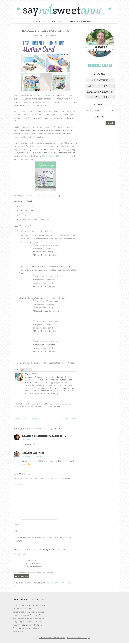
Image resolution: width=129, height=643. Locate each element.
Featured (34, 404)
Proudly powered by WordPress (52, 637)
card (24, 406)
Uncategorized (65, 404)
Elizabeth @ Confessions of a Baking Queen (44, 436)
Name (17, 517)
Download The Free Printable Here (36, 195)
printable (56, 406)
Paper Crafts (54, 404)
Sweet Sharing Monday (67, 418)
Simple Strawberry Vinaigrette (27, 418)
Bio (17, 370)
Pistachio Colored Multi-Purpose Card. (58, 156)
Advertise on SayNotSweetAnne (81, 21)
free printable (35, 406)
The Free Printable (26, 206)
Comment (18, 484)
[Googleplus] (103, 65)
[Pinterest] (106, 65)
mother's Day (47, 406)
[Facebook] (99, 65)
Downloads (25, 404)
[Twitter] (96, 65)
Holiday (46, 404)
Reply (39, 439)
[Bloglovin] (93, 65)
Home (38, 21)
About (45, 21)
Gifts (40, 404)
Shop (54, 21)
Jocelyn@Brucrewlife (33, 453)
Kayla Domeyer (51, 36)
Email (17, 524)
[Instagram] (110, 65)
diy (28, 406)
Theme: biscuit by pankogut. (78, 637)
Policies (61, 21)
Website (17, 531)
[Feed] (89, 65)
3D (20, 406)
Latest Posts (27, 370)
